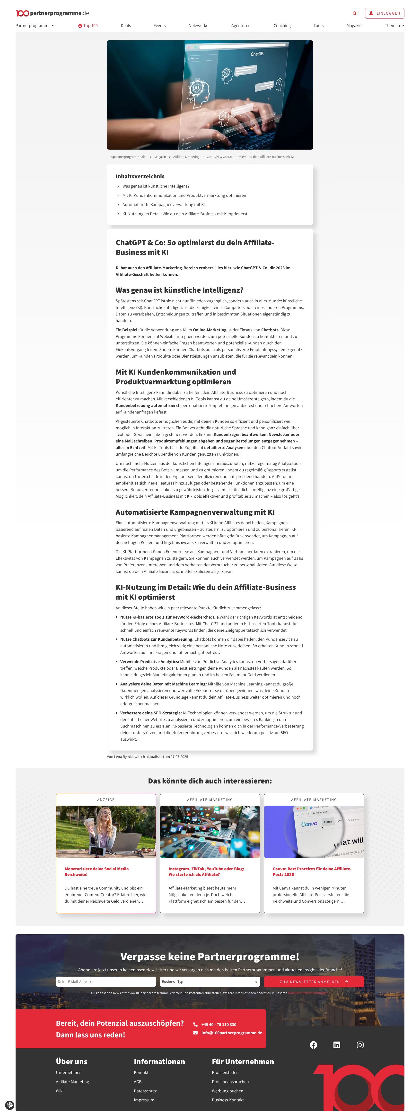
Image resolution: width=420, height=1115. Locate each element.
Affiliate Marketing (72, 1081)
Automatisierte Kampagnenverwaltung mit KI (163, 204)
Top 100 (90, 25)
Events (160, 25)
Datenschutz (145, 1091)
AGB (138, 1081)
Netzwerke (198, 25)
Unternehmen (69, 1072)
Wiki (59, 1091)
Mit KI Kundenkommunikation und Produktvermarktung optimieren (184, 195)
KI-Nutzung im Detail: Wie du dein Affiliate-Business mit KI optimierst (184, 213)
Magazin (354, 25)
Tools (319, 25)
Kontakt (141, 1072)
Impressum (144, 1100)
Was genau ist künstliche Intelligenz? (156, 186)
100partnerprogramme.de (127, 156)
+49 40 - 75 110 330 (218, 1024)
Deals (126, 25)
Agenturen (241, 25)
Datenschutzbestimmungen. (308, 993)
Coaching (282, 25)
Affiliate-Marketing (186, 156)
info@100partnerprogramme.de (231, 1033)
